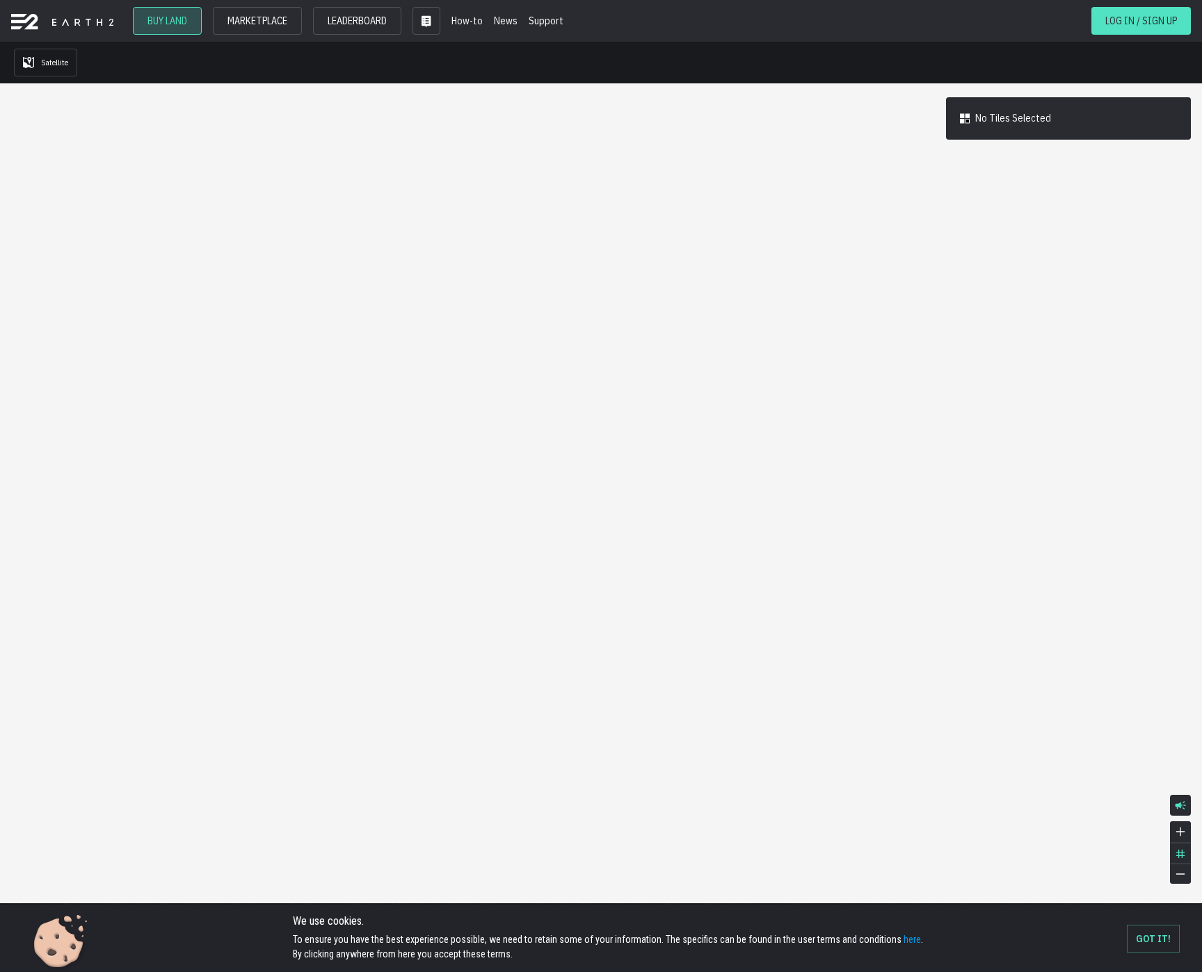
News (506, 21)
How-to (467, 21)
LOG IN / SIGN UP (1141, 21)
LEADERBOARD (357, 21)
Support (546, 21)
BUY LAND (167, 21)
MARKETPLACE (257, 21)
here (912, 939)
